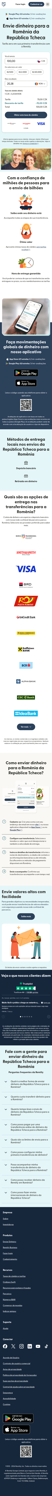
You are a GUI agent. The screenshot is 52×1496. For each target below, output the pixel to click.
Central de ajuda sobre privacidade (19, 1387)
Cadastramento (10, 1259)
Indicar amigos (9, 1311)
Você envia (10, 56)
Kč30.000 (37, 72)
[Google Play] (26, 372)
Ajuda (5, 1328)
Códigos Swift (9, 1282)
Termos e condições (30, 143)
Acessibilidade (9, 1399)
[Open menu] (47, 4)
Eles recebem (10, 79)
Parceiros (7, 1294)
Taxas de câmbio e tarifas (14, 1276)
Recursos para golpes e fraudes (17, 1288)
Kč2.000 (23, 72)
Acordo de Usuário (11, 1358)
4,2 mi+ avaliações (27, 19)
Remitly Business (10, 1248)
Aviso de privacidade (12, 1369)
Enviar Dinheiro (9, 1242)
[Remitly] (3, 4)
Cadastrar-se (36, 4)
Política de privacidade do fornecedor (20, 1375)
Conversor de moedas (12, 1305)
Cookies (6, 1404)
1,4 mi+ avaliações (27, 14)
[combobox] (42, 83)
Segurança (8, 1393)
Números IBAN (9, 1300)
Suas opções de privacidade (15, 1381)
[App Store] (26, 383)
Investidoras (8, 1225)
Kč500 (10, 72)
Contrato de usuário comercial (16, 1364)
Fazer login (20, 4)
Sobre (5, 1219)
